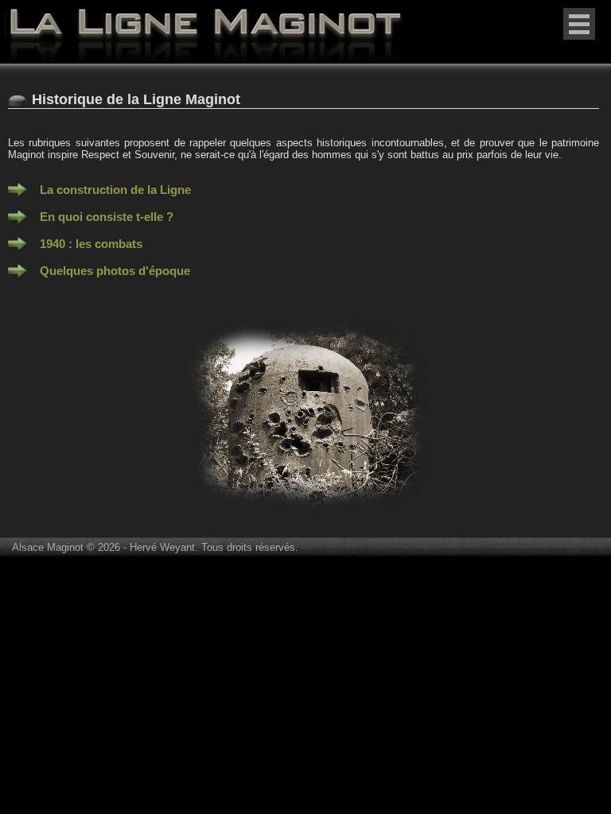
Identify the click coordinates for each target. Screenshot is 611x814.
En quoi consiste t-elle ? (106, 216)
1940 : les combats (91, 243)
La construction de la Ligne (115, 189)
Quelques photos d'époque (115, 270)
